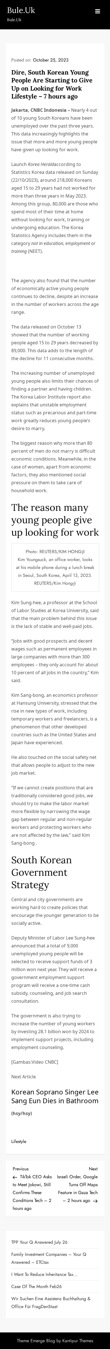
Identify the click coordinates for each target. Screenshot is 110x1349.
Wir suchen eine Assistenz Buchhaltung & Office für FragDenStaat (51, 1302)
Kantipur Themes (77, 1340)
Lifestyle (18, 1141)
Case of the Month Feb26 (36, 1286)
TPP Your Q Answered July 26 (39, 1242)
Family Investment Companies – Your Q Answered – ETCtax (48, 1258)
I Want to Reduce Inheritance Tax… (44, 1274)
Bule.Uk (21, 10)
